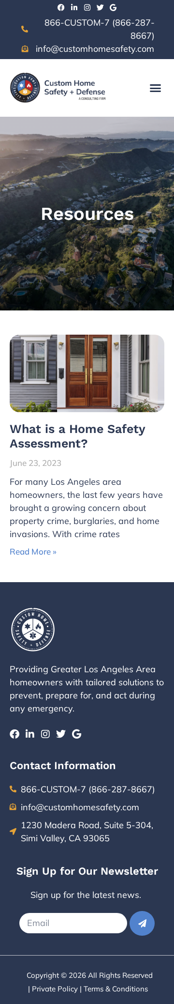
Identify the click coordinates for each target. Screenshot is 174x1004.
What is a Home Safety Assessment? (77, 436)
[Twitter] (100, 7)
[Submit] (142, 923)
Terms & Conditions (116, 988)
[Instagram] (87, 7)
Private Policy (55, 988)
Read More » (33, 551)
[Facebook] (61, 7)
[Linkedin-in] (74, 7)
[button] (155, 87)
